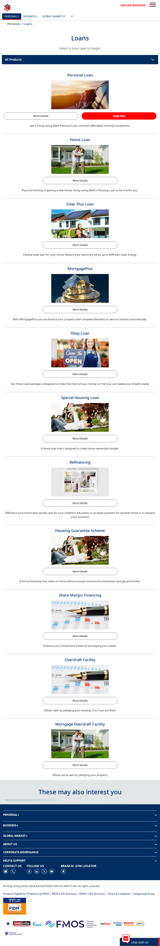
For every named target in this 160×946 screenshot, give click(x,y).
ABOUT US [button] (10, 844)
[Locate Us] (63, 871)
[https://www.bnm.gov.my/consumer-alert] (13, 933)
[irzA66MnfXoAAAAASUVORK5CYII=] (13, 871)
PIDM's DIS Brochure (64, 894)
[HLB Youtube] (51, 871)
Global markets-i (53, 16)
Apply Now (119, 116)
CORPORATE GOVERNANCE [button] (21, 852)
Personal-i (12, 16)
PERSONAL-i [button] (11, 815)
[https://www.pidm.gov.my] (14, 906)
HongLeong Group (143, 894)
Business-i (30, 16)
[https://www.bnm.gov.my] (8, 924)
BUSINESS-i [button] (10, 825)
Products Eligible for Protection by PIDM (26, 894)
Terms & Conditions (119, 894)
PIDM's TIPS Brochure (92, 894)
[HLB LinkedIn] (36, 871)
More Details (41, 116)
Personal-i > (15, 24)
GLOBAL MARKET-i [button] (15, 836)
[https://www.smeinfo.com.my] (21, 924)
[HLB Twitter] (44, 871)
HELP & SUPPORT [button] (14, 860)
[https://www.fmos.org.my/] (71, 924)
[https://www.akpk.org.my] (37, 924)
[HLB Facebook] (29, 871)
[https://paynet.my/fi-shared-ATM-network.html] (140, 924)
